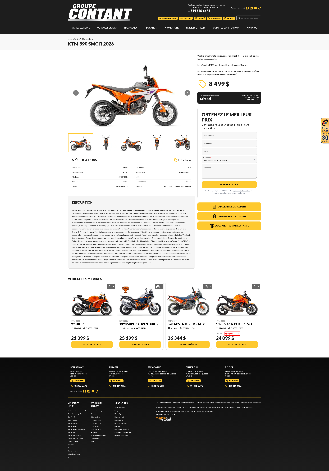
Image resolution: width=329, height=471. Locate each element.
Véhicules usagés (107, 27)
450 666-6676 (80, 386)
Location (151, 27)
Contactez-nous (120, 408)
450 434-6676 (119, 386)
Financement (131, 27)
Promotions (171, 27)
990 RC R (77, 324)
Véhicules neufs (81, 27)
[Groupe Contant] (100, 12)
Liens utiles (121, 403)
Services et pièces (195, 27)
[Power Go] (185, 418)
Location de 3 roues (121, 435)
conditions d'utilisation (227, 407)
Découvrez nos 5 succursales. (203, 7)
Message (207, 167)
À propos (252, 27)
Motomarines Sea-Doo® (76, 429)
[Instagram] (251, 8)
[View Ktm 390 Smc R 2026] (80, 142)
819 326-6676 (157, 386)
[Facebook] (247, 8)
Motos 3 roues (73, 442)
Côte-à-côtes (72, 420)
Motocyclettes (73, 423)
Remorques (72, 451)
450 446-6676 (235, 386)
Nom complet (210, 135)
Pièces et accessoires (122, 429)
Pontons (71, 445)
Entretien (118, 426)
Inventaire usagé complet (99, 411)
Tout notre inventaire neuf (77, 411)
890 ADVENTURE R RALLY (186, 324)
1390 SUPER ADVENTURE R (139, 324)
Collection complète (75, 414)
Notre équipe (119, 414)
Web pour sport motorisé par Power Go (200, 411)
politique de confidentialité (206, 407)
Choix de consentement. (244, 407)
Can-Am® (71, 417)
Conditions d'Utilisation (221, 193)
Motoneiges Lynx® (74, 435)
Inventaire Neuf (74, 39)
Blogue (117, 411)
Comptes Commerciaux (226, 27)
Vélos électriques (74, 454)
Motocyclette (87, 39)
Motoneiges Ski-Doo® (75, 439)
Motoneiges (72, 432)
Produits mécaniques (75, 448)
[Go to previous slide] (76, 93)
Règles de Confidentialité (241, 191)
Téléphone (209, 143)
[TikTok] (259, 8)
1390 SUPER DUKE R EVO (234, 324)
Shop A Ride (173, 414)
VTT (69, 457)
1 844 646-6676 (199, 10)
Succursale (207, 157)
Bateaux (94, 414)
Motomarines (72, 426)
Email (206, 151)
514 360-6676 (196, 386)
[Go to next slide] (187, 93)
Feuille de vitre (184, 160)
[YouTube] (255, 8)
